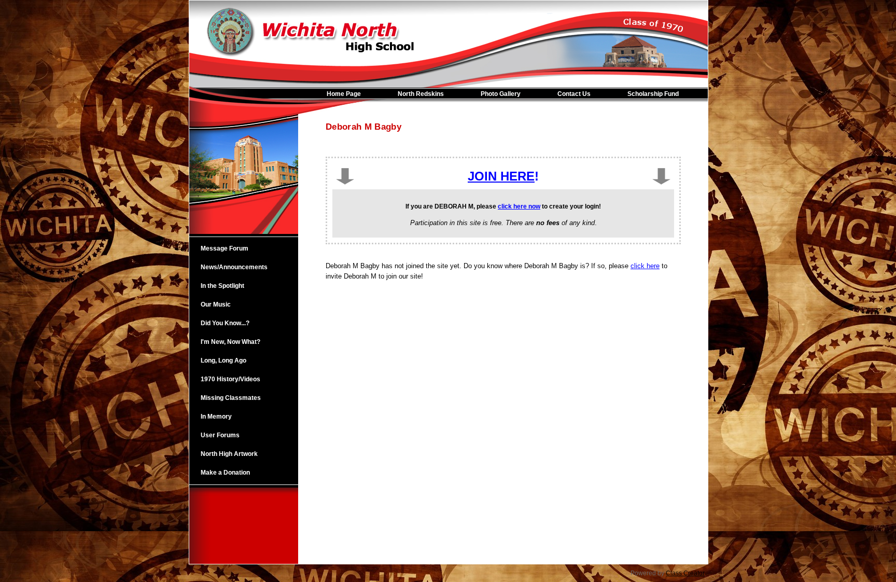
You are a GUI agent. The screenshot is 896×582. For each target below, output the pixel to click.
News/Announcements (234, 267)
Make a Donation (225, 472)
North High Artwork (229, 454)
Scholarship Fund (653, 94)
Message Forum (224, 248)
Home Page (344, 94)
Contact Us (574, 94)
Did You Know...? (225, 323)
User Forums (220, 435)
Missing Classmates (231, 397)
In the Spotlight (222, 285)
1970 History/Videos (230, 379)
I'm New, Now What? (230, 341)
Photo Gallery (501, 94)
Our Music (216, 304)
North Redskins (421, 94)
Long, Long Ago (223, 360)
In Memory (216, 416)
